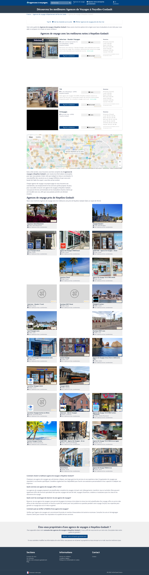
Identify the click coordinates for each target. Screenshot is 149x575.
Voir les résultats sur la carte (74, 151)
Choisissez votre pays (35, 572)
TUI (60, 89)
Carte (91, 42)
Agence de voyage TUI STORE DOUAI (104, 277)
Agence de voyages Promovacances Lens (40, 358)
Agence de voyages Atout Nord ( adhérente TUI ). (106, 358)
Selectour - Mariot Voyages (68, 413)
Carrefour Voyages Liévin (35, 386)
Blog (28, 561)
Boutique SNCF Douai (66, 304)
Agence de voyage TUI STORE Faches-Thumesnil (104, 413)
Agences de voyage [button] (79, 2)
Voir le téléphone (70, 56)
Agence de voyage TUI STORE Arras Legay (106, 441)
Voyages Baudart (98, 224)
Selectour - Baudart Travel (35, 304)
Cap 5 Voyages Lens (33, 331)
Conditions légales (64, 558)
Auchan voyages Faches (34, 441)
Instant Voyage (64, 358)
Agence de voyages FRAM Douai (70, 251)
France (29, 14)
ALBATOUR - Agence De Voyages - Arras (72, 441)
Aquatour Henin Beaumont (35, 224)
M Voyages (63, 112)
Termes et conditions (65, 556)
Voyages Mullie (64, 386)
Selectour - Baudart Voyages (69, 39)
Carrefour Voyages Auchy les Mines (38, 413)
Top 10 (48, 22)
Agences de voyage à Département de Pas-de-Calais (49, 14)
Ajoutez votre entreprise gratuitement (95, 3)
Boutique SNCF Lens (99, 331)
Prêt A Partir (64, 468)
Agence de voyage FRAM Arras (102, 468)
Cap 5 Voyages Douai (33, 251)
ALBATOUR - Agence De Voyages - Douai (105, 251)
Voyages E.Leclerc (98, 304)
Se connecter (116, 3)
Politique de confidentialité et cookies (69, 560)
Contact (94, 556)
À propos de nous (31, 556)
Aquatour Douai (65, 277)
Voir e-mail (91, 56)
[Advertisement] (74, 73)
